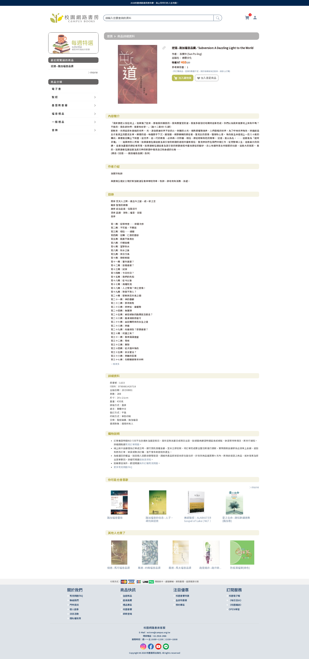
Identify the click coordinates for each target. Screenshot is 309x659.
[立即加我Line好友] (166, 647)
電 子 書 (56, 89)
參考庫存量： (179, 67)
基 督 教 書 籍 (59, 105)
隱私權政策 (75, 618)
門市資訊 (74, 604)
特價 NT (176, 62)
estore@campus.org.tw (158, 632)
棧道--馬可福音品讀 (118, 568)
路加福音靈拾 (115, 518)
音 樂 (55, 130)
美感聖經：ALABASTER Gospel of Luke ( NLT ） (198, 519)
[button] (164, 47)
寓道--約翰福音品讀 (149, 568)
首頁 (110, 36)
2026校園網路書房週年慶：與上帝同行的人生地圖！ (154, 2)
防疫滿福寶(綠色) (240, 568)
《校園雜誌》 (235, 604)
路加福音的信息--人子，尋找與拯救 (159, 519)
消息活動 (74, 613)
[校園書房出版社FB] (151, 647)
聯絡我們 (74, 600)
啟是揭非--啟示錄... (210, 568)
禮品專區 (127, 604)
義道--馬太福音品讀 (180, 568)
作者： (175, 54)
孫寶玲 (183, 54)
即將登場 (127, 613)
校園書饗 (127, 609)
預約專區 (180, 604)
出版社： (177, 57)
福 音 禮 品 (58, 113)
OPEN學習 (234, 609)
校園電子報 (234, 595)
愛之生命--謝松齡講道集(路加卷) (236, 519)
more (255, 487)
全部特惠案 (181, 600)
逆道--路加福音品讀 (62, 66)
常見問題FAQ (76, 595)
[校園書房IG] (143, 647)
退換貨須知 (145, 459)
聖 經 (55, 97)
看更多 (116, 363)
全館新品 (127, 595)
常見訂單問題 (132, 444)
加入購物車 (184, 78)
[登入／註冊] (255, 18)
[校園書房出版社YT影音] (158, 647)
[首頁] (74, 17)
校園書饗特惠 (182, 595)
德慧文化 (187, 57)
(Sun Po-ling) (194, 54)
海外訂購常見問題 (148, 463)
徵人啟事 (74, 609)
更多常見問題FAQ (123, 467)
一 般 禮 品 (58, 122)
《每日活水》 (235, 600)
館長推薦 (127, 600)
